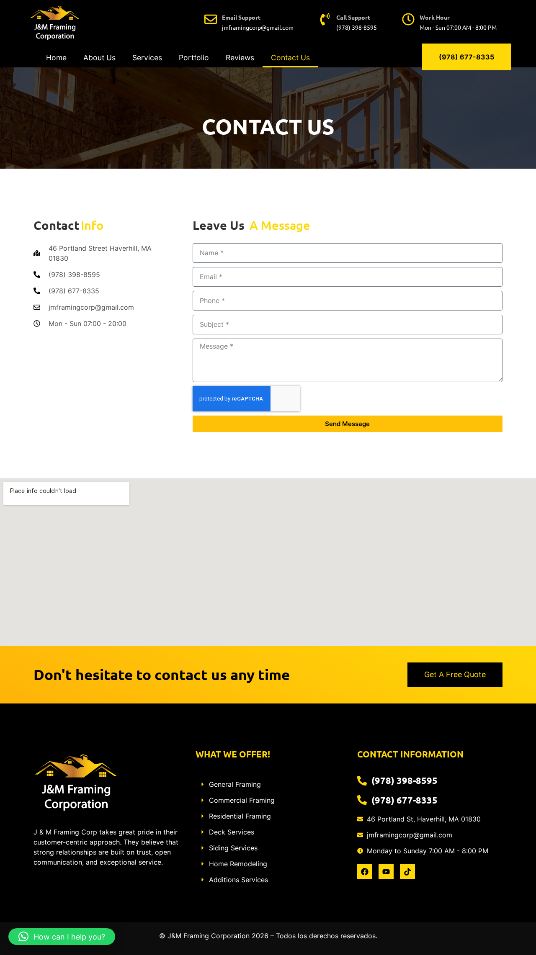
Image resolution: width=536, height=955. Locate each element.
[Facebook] (364, 871)
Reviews (240, 57)
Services (147, 57)
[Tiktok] (407, 871)
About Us (99, 57)
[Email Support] (210, 19)
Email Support (241, 17)
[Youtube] (386, 871)
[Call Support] (325, 19)
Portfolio (194, 57)
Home (56, 57)
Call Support (353, 17)
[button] (61, 936)
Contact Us (290, 57)
